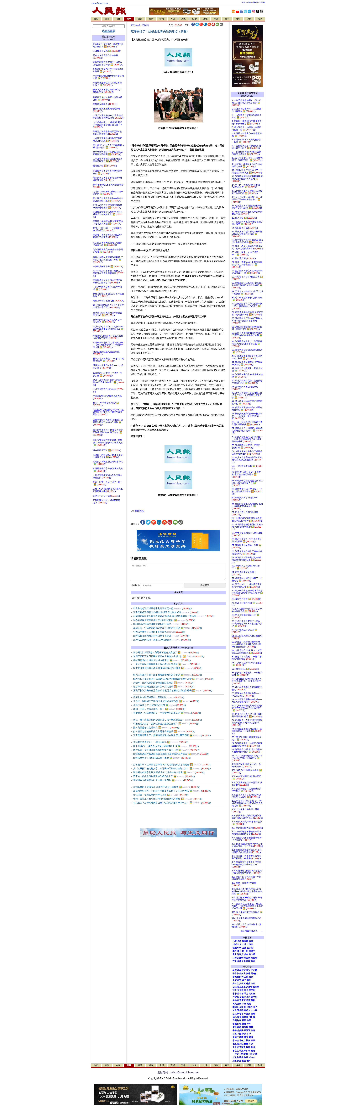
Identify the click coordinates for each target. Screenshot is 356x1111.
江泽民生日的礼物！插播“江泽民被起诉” (162, 639)
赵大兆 (236, 1057)
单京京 (236, 1051)
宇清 (244, 1004)
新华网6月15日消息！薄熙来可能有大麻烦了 (166, 652)
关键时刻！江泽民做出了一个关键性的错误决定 (167, 713)
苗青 (235, 1010)
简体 (243, 2)
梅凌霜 (245, 941)
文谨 (244, 944)
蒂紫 (248, 1000)
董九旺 (240, 1044)
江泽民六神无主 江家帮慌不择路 (159, 705)
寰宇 (227, 19)
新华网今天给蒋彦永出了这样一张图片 (163, 780)
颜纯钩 (240, 977)
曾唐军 (256, 987)
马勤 (239, 1034)
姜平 (241, 1014)
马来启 (236, 970)
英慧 (235, 1004)
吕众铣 (252, 993)
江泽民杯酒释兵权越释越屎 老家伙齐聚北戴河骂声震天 (171, 754)
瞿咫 (244, 1020)
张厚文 (252, 951)
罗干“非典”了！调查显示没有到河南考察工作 (166, 746)
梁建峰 (240, 958)
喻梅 (239, 1027)
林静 (235, 958)
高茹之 (247, 1010)
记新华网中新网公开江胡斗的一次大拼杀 (163, 686)
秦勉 (235, 977)
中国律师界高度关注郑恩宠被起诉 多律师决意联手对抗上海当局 (173, 616)
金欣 (239, 941)
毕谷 (235, 1000)
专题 (216, 19)
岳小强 (252, 954)
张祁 (246, 1057)
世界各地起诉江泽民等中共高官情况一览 (162, 608)
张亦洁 (249, 1007)
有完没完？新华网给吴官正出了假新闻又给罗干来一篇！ (172, 802)
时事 (129, 19)
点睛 (239, 1004)
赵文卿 (236, 1014)
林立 (246, 1037)
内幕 (118, 19)
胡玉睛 (247, 958)
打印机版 (139, 511)
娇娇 (253, 1051)
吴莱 (235, 1034)
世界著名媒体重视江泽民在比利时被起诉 (164, 620)
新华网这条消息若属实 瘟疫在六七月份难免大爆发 (169, 772)
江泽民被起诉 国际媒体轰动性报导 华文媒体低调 (166, 612)
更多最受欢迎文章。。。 (252, 931)
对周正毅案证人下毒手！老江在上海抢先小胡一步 (168, 656)
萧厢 (253, 961)
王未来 (242, 987)
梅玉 (244, 1061)
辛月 (246, 990)
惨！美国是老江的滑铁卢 (156, 727)
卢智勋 (236, 997)
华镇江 (242, 1040)
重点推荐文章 (108, 36)
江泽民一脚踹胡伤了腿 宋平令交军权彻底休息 (166, 701)
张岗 (241, 1057)
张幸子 (236, 973)
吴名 (235, 954)
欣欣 (248, 1047)
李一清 (236, 1040)
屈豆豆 (247, 1030)
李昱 (235, 951)
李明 (239, 948)
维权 (238, 19)
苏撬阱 (240, 1030)
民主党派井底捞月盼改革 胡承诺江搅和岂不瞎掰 (167, 668)
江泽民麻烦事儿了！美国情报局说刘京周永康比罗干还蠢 (172, 735)
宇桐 (241, 993)
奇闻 (161, 19)
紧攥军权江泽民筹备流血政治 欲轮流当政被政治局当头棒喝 (172, 690)
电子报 (262, 2)
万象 (183, 19)
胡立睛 (236, 987)
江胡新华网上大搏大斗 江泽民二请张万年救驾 (166, 787)
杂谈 (260, 19)
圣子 (244, 980)
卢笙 (255, 1054)
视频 (249, 19)
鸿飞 (255, 1007)
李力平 (254, 1010)
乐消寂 (240, 990)
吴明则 (242, 1007)
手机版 (255, 2)
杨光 (248, 970)
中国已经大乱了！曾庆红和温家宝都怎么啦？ (166, 723)
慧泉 (249, 1004)
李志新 (236, 993)
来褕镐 (249, 987)
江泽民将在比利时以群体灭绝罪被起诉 (161, 636)
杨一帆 (245, 951)
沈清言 (250, 944)
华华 (249, 1024)
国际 (151, 19)
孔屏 (235, 941)
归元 (251, 977)
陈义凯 (254, 997)
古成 (246, 977)
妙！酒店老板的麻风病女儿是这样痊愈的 (164, 731)
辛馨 (235, 1030)
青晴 (253, 1014)
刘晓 (235, 944)
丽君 (251, 941)
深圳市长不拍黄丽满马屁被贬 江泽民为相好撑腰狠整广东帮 (173, 679)
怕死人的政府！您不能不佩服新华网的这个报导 (167, 675)
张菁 (248, 973)
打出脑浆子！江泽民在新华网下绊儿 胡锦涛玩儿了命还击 (172, 764)
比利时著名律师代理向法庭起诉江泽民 (161, 624)
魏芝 (239, 1061)
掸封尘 (236, 983)
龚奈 (246, 954)
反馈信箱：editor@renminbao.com (178, 1072)
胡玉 (235, 990)
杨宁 (239, 980)
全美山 (242, 973)
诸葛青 (242, 1047)
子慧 (241, 1051)
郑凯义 (240, 954)
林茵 (248, 983)
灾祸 (172, 19)
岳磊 (249, 1020)
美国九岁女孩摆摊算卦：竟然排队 (158, 697)
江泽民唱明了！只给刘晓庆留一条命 (162, 758)
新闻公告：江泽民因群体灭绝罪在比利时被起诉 (167, 628)
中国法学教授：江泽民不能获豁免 (159, 632)
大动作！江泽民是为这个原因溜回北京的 (163, 683)
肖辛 (248, 961)
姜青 (239, 1017)
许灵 (251, 1044)
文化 (205, 19)
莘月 (246, 993)
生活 (194, 19)
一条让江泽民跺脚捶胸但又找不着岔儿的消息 (166, 664)
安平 (249, 1061)
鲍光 (235, 1017)
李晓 (241, 1037)
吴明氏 (242, 983)
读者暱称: (135, 585)
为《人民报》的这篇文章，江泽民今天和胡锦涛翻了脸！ (172, 768)
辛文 (239, 944)
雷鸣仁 (254, 973)
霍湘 (245, 1054)
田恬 (239, 1024)
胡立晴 (254, 958)
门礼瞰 (252, 1017)
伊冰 (244, 1034)
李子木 (242, 961)
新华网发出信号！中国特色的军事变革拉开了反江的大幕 (172, 791)
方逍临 (236, 961)
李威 (235, 1024)
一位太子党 (238, 1054)
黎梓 (251, 1037)
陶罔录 (236, 1007)
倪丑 (235, 1044)
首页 (96, 19)
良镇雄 (242, 997)
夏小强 (240, 1010)
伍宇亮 (250, 948)
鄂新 (239, 1020)
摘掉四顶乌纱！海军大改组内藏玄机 (162, 660)
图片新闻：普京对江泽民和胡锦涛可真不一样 (166, 750)
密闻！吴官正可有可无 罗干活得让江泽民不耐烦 (167, 799)
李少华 (247, 1051)
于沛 (250, 1054)
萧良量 (245, 1017)
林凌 (253, 1047)
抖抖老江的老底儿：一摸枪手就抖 (160, 742)
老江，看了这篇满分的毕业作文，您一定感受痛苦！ (167, 720)
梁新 (248, 1040)
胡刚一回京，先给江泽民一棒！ (159, 709)
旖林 (244, 1024)
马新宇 (242, 970)
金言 (248, 997)
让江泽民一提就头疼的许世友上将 (160, 795)
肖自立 (252, 1057)
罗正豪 (254, 970)
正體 (249, 2)
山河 (235, 980)
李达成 (247, 1014)
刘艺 (235, 1061)
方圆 (253, 983)
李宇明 (252, 990)
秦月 (249, 980)
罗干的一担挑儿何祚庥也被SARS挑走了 (164, 776)
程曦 (235, 948)
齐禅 (249, 1034)
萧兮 (239, 951)
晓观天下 (241, 1000)
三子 (253, 1040)
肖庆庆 (245, 1027)
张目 (253, 1030)
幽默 (140, 19)
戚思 (235, 1027)
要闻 (107, 19)
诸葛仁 (236, 1037)
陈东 (251, 1027)
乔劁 (235, 1020)
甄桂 (253, 1000)
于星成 (236, 1047)
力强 (244, 948)
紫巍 (246, 1044)
